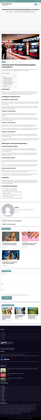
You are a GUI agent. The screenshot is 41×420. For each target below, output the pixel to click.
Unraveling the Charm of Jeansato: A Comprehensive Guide (12, 191)
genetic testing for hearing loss (29, 407)
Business (3, 385)
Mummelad (22, 411)
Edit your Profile (29, 209)
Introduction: (5, 76)
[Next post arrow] (38, 224)
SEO (2, 397)
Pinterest (3, 337)
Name (3, 283)
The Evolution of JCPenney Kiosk (8, 78)
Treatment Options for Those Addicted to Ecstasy (20, 317)
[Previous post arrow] (38, 220)
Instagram (3, 335)
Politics (3, 394)
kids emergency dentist (23, 409)
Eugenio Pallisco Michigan (6, 193)
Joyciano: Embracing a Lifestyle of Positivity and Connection (12, 194)
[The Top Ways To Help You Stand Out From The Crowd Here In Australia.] (30, 236)
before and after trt (13, 405)
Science (3, 396)
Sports (3, 398)
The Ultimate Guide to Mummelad (7, 196)
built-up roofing (32, 405)
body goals (19, 405)
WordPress (19, 418)
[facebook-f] (33, 0)
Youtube (3, 339)
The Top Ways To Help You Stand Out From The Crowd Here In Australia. (29, 244)
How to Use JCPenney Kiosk (8, 80)
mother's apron (16, 411)
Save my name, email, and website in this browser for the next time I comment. (15, 294)
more (18, 94)
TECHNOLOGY (4, 400)
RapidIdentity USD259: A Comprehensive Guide (15, 373)
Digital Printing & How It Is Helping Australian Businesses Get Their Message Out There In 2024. (23, 368)
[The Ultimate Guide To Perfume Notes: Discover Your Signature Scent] (10, 236)
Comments (3, 273)
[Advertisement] (20, 21)
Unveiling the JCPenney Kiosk (7, 77)
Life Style (3, 391)
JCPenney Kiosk (16, 69)
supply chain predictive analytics (6, 413)
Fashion (3, 389)
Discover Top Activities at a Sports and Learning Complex (33, 317)
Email (2, 289)
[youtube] (38, 0)
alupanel (7, 405)
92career (2, 405)
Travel (3, 401)
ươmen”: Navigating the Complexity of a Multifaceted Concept (12, 198)
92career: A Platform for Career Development (9, 188)
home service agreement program (6, 409)
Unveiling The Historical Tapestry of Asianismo (9, 190)
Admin (17, 207)
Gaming (3, 390)
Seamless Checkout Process (8, 84)
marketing (2, 411)
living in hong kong (32, 409)
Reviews (3, 395)
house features (16, 409)
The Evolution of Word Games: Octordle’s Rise (15, 378)
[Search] (38, 4)
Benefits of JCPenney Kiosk (8, 81)
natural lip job (28, 411)
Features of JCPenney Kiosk (8, 79)
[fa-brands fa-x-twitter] (34, 0)
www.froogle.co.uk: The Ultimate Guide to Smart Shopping (9, 262)
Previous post (4, 219)
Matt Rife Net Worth (9, 411)
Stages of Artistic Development (9, 224)
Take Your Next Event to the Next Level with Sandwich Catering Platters (6, 317)
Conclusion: (5, 85)
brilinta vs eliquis (25, 405)
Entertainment (4, 308)
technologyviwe (7, 4)
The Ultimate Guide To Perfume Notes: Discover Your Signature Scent (9, 244)
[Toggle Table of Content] (14, 75)
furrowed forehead (20, 407)
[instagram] (37, 0)
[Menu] (36, 4)
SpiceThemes (30, 418)
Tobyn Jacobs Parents (16, 413)
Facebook (3, 332)
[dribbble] (36, 0)
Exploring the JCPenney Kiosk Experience (9, 82)
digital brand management (5, 407)
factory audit (13, 407)
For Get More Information (7, 86)
